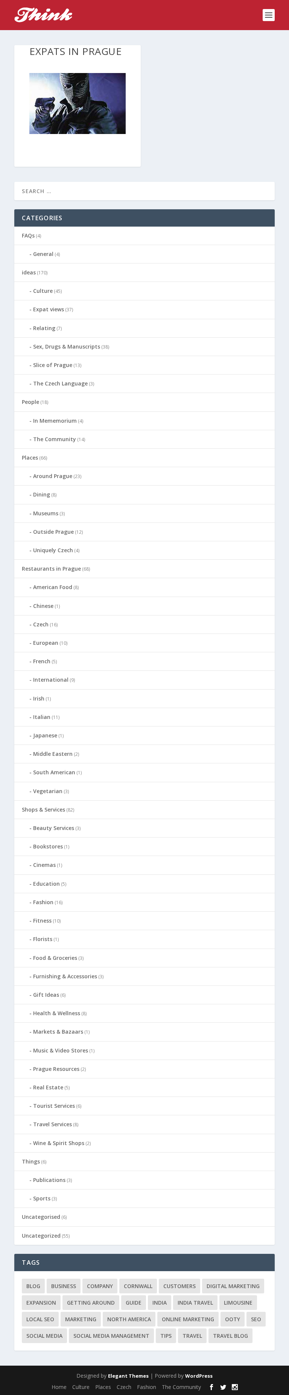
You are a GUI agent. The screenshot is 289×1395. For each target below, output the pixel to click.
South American (54, 772)
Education (46, 883)
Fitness (42, 920)
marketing (80, 1319)
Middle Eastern (53, 753)
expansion (41, 1302)
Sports (41, 1198)
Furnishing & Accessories (65, 976)
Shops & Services (43, 809)
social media (44, 1335)
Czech (41, 624)
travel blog (230, 1335)
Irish (38, 698)
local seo (40, 1319)
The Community (54, 439)
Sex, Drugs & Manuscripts (66, 346)
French (41, 661)
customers (179, 1286)
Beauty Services (53, 828)
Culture (43, 290)
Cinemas (44, 864)
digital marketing (233, 1286)
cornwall (138, 1286)
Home (59, 1386)
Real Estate (48, 1087)
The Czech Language (60, 383)
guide (133, 1302)
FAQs (28, 235)
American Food (52, 587)
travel (192, 1335)
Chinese (43, 605)
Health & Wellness (56, 1013)
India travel (195, 1302)
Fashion (43, 902)
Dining (41, 494)
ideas (29, 272)
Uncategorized (41, 1235)
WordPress (199, 1375)
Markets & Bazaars (58, 1031)
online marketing (188, 1319)
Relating (44, 328)
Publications (49, 1179)
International (50, 679)
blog (33, 1286)
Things (31, 1161)
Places (30, 457)
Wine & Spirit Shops (58, 1143)
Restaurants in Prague (51, 568)
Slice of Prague (52, 365)
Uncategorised (41, 1216)
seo (256, 1319)
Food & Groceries (55, 957)
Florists (42, 939)
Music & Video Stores (60, 1050)
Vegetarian (47, 791)
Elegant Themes (128, 1375)
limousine (238, 1302)
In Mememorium (55, 420)
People (30, 401)
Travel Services (52, 1124)
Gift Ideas (46, 994)
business (63, 1286)
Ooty (232, 1319)
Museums (45, 513)
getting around (91, 1302)
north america (129, 1319)
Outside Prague (53, 531)
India (159, 1302)
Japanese (45, 735)
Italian (41, 716)
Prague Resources (56, 1068)
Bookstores (48, 846)
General (43, 253)
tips (166, 1335)
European (45, 642)
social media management (111, 1335)
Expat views (48, 309)
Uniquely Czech (53, 550)
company (100, 1286)
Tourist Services (54, 1105)
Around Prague (52, 476)
